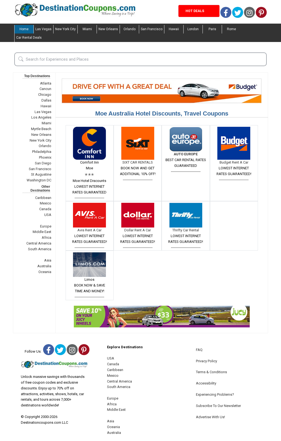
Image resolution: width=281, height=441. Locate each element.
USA (47, 215)
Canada (45, 209)
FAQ (199, 350)
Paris (212, 29)
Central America (38, 243)
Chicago (44, 94)
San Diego (43, 163)
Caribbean (43, 198)
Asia (47, 260)
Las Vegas (43, 29)
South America (39, 249)
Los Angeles (41, 117)
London (193, 29)
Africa (46, 237)
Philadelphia (41, 152)
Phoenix (45, 157)
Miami (87, 29)
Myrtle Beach (41, 129)
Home (24, 29)
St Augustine (41, 174)
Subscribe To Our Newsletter (218, 406)
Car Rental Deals (29, 38)
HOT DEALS (195, 11)
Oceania (44, 272)
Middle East (42, 232)
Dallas (46, 100)
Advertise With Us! (210, 417)
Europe (45, 226)
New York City (65, 29)
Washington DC (39, 180)
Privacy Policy (206, 361)
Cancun (45, 89)
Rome (231, 29)
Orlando (129, 29)
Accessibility (206, 383)
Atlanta (45, 83)
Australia (44, 266)
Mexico (45, 203)
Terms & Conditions (211, 372)
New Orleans (108, 29)
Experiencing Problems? (215, 394)
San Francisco (151, 29)
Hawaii (174, 29)
